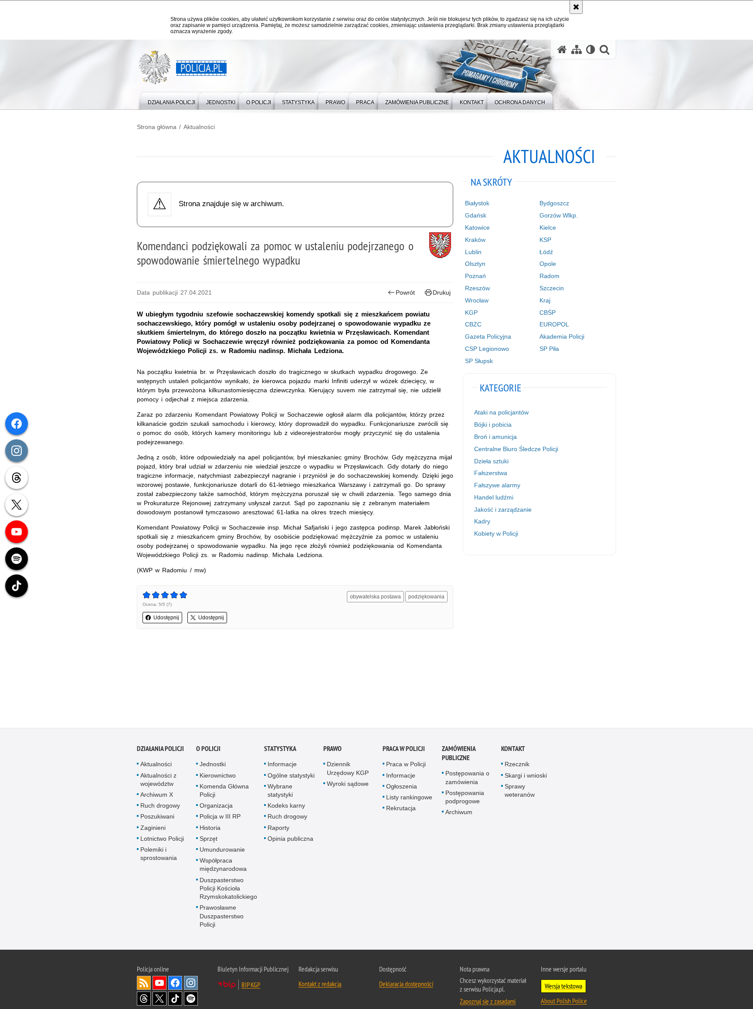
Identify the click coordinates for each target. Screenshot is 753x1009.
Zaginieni (153, 828)
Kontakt (513, 749)
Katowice (477, 227)
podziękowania (426, 597)
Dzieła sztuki (491, 461)
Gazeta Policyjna (488, 336)
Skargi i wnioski (526, 775)
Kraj (544, 300)
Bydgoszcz (554, 203)
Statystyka (280, 749)
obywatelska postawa (375, 597)
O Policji (208, 749)
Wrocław (476, 300)
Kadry (482, 521)
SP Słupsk (479, 360)
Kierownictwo (218, 775)
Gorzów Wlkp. (558, 215)
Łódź (546, 251)
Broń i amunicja (495, 436)
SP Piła (549, 348)
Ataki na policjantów (501, 412)
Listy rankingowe (409, 798)
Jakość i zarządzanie (503, 509)
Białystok (477, 203)
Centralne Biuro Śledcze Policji (516, 448)
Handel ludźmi (493, 497)
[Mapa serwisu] (576, 49)
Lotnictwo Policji (162, 839)
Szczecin (551, 288)
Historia (210, 828)
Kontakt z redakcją (319, 984)
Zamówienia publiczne (458, 754)
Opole (547, 263)
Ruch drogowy (160, 806)
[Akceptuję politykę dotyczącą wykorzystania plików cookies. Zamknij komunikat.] (576, 7)
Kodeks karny (286, 806)
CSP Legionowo (487, 348)
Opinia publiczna (290, 839)
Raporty (278, 828)
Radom (549, 275)
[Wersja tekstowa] (590, 49)
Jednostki (213, 764)
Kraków (475, 239)
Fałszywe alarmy (497, 485)
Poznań (475, 275)
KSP (545, 239)
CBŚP (547, 312)
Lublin (473, 251)
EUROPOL (554, 324)
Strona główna (156, 126)
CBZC (473, 324)
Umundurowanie (222, 850)
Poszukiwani (157, 817)
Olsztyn (475, 263)
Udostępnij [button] (166, 618)
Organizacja (216, 806)
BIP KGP (250, 985)
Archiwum (458, 812)
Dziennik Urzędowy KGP (348, 769)
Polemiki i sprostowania (158, 854)
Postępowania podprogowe (464, 797)
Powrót (405, 292)
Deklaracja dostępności (406, 984)
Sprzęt (208, 839)
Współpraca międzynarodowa (223, 865)
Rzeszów (477, 288)
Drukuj (442, 292)
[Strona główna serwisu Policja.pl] (562, 49)
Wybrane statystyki (280, 790)
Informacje (282, 764)
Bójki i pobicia (493, 424)
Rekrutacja (401, 808)
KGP (471, 312)
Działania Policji (160, 749)
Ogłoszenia (401, 786)
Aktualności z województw (158, 780)
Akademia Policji (561, 336)
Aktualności (199, 126)
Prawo (332, 749)
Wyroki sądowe (348, 784)
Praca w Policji (404, 749)
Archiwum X (156, 795)
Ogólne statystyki (291, 775)
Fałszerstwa (490, 472)
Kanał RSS (144, 983)
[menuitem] (171, 100)
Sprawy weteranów (520, 790)
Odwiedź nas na (159, 983)
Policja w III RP (220, 817)
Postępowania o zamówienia (467, 778)
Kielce (547, 227)
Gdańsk (475, 215)
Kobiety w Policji (496, 533)
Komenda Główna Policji (224, 790)
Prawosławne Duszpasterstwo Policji (222, 916)
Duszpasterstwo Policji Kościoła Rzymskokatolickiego (228, 888)
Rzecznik (517, 764)
